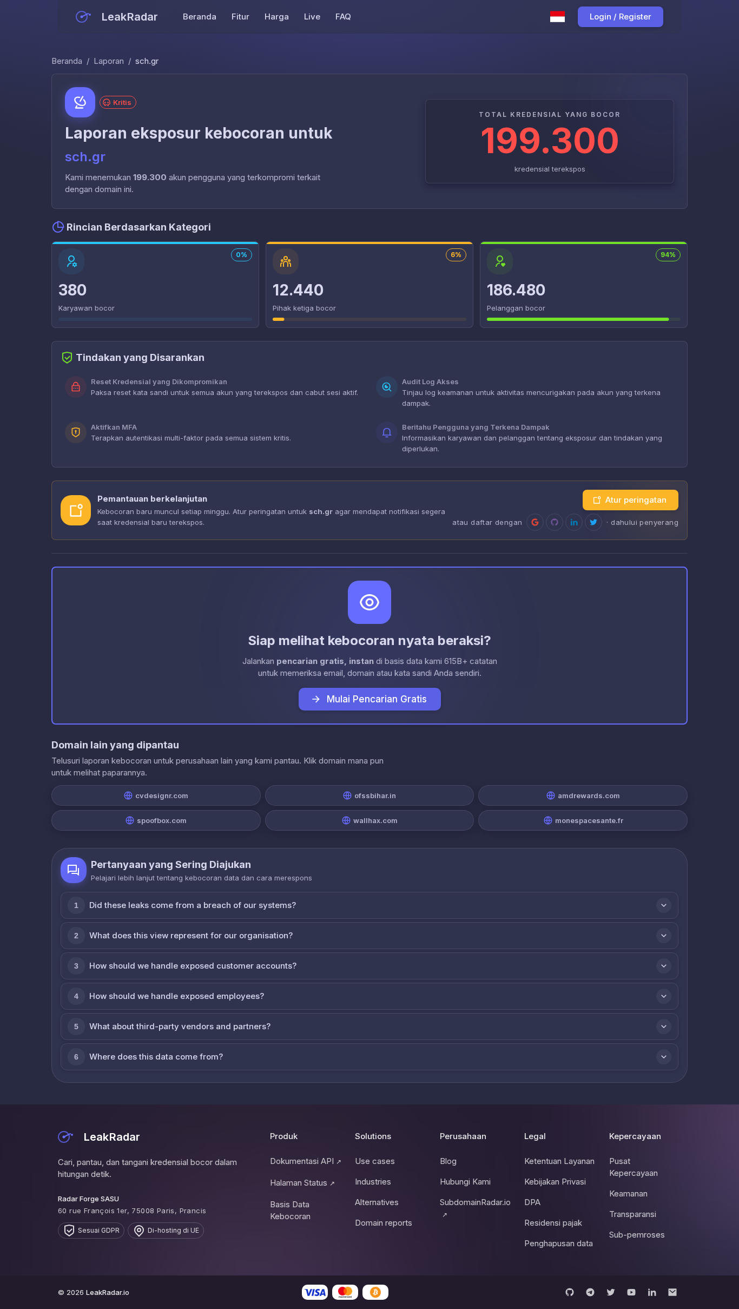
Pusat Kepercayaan (633, 1167)
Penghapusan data (558, 1243)
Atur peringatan (636, 500)
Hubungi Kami (465, 1181)
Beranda (199, 16)
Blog (448, 1161)
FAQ (343, 16)
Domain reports (383, 1223)
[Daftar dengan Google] (535, 522)
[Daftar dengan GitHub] (554, 522)
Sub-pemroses (637, 1234)
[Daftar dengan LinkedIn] (574, 522)
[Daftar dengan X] (593, 522)
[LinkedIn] (652, 1292)
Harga (277, 16)
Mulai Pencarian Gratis (377, 699)
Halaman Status (302, 1183)
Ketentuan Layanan (559, 1161)
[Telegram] (590, 1292)
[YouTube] (631, 1292)
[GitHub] (569, 1292)
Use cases (375, 1161)
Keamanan (628, 1193)
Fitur (240, 16)
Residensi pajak (553, 1223)
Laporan (109, 61)
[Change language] (558, 17)
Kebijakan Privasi (555, 1181)
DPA (532, 1202)
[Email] (672, 1292)
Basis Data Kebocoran (290, 1210)
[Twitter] (610, 1292)
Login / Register (620, 16)
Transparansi (632, 1214)
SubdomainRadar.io (475, 1208)
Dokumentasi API (305, 1161)
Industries (373, 1181)
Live (312, 16)
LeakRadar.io (107, 1292)
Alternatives (377, 1202)
